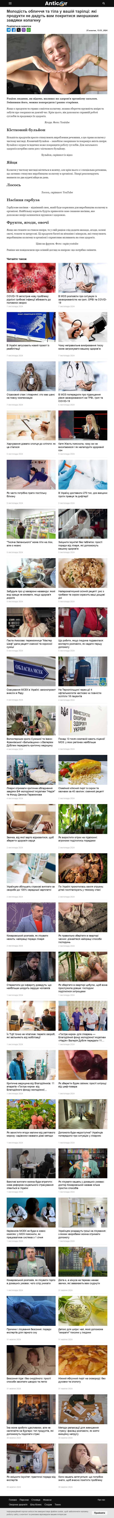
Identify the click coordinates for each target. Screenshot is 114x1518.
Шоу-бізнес (36, 1504)
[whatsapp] (29, 30)
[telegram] (9, 30)
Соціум (48, 1504)
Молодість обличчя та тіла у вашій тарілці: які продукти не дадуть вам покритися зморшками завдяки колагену (52, 15)
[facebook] (14, 30)
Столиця (35, 1500)
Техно (58, 1504)
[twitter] (19, 30)
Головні (13, 1500)
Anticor (56, 3)
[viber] (24, 30)
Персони (24, 1500)
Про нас (101, 1500)
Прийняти (99, 1513)
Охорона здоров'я (18, 1504)
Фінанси (47, 1500)
